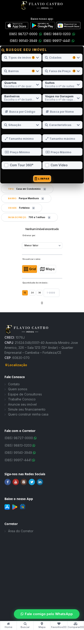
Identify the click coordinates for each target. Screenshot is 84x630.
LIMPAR (43, 178)
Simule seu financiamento (26, 409)
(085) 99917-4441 (56, 41)
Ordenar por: (29, 235)
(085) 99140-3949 (23, 41)
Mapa (50, 269)
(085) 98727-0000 (23, 34)
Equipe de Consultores (25, 394)
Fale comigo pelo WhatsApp (49, 614)
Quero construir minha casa (28, 414)
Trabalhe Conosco (22, 399)
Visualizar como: (31, 259)
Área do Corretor (20, 531)
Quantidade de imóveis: (35, 283)
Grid (32, 269)
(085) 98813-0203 (57, 34)
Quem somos (17, 389)
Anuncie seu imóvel (22, 404)
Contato (14, 384)
